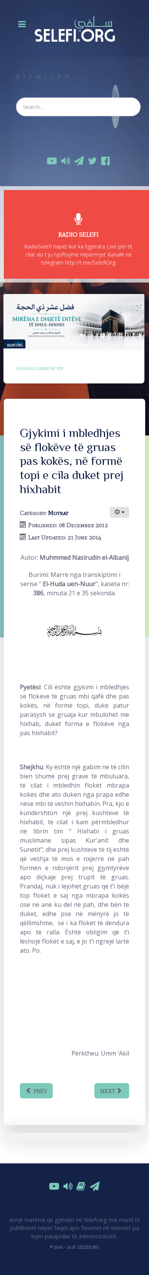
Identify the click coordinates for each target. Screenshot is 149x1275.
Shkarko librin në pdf (40, 368)
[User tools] (119, 512)
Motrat (58, 512)
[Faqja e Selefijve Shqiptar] (74, 28)
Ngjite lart (78, 1270)
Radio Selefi (78, 234)
